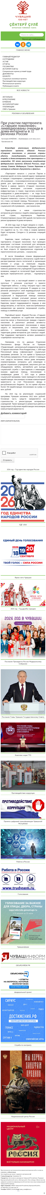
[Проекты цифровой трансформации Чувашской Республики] (23, 844)
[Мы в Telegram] (28, 44)
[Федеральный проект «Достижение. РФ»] (23, 1020)
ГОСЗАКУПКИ (8, 66)
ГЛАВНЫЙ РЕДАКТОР (11, 57)
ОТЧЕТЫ (6, 64)
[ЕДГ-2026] (23, 552)
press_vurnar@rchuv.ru (25, 1189)
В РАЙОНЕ (7, 102)
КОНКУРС (7, 76)
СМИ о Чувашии (9, 109)
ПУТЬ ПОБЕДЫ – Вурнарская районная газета (23, 26)
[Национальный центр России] (23, 1144)
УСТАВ (5, 62)
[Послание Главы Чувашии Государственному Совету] (23, 737)
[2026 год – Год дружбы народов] (23, 636)
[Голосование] (23, 922)
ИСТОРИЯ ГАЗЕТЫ (10, 69)
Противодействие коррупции (14, 81)
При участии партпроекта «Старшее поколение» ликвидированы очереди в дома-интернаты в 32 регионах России (22, 128)
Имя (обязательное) (10, 421)
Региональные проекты (12, 84)
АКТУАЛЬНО (8, 97)
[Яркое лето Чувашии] (23, 594)
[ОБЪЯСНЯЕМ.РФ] (16, 980)
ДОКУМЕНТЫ (8, 74)
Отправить (7, 460)
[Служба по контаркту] (23, 1082)
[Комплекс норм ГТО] (23, 775)
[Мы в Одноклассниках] (23, 44)
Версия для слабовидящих (33, 39)
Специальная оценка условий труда (17, 71)
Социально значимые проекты (15, 79)
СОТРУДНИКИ (8, 59)
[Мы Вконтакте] (17, 44)
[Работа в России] (18, 879)
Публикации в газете (11, 86)
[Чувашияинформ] (23, 957)
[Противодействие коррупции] (23, 808)
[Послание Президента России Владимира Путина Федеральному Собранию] (23, 691)
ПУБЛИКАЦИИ (8, 107)
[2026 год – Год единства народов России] (23, 498)
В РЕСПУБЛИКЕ (9, 99)
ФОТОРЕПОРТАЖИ (10, 104)
